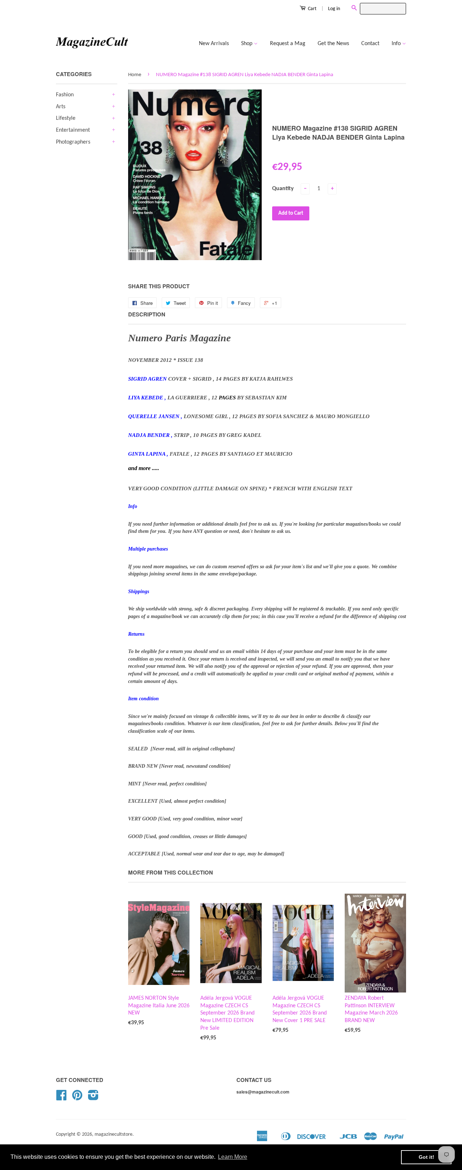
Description (146, 314)
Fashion (65, 95)
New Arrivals (214, 44)
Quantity (283, 189)
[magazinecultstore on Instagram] (93, 1098)
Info (397, 44)
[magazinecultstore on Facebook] (61, 1098)
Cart (312, 9)
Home (134, 75)
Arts (60, 107)
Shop (247, 44)
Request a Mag (287, 44)
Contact (370, 44)
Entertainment (73, 130)
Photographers (73, 142)
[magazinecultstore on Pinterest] (77, 1098)
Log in (334, 9)
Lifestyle (65, 118)
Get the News (333, 44)
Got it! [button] (426, 1157)
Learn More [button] (232, 1157)
